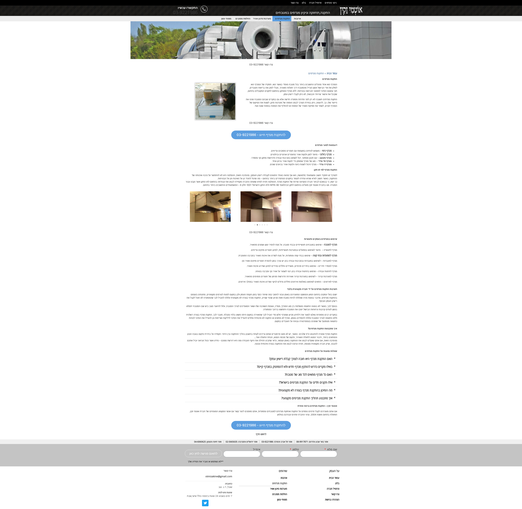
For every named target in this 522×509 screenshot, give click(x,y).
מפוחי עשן (226, 18)
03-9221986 (185, 12)
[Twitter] (205, 503)
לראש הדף (261, 434)
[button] (296, 18)
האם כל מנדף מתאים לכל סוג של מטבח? (308, 374)
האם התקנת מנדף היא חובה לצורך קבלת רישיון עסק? (300, 359)
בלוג (304, 2)
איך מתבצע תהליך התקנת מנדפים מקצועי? (306, 398)
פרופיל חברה (315, 2)
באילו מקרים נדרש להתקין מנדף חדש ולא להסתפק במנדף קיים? (294, 366)
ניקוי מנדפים (331, 2)
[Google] (212, 503)
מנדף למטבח (330, 244)
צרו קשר (295, 2)
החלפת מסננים (242, 18)
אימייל (256, 449)
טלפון (295, 449)
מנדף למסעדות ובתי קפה (325, 255)
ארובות (297, 18)
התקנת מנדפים (282, 18)
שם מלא (331, 449)
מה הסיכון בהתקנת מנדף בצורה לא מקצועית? (305, 390)
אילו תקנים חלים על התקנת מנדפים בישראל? (305, 382)
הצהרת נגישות (332, 499)
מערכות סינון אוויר (262, 18)
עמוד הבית (332, 73)
